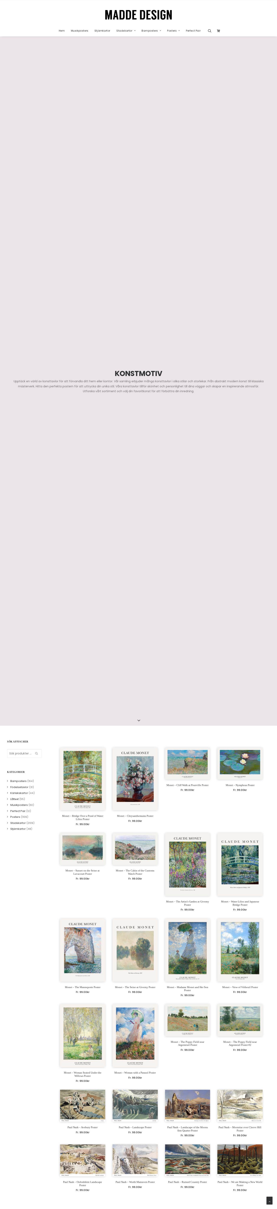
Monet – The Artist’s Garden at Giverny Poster (187, 903)
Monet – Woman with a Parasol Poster (135, 1072)
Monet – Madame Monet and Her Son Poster (187, 989)
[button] (211, 30)
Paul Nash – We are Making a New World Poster (240, 1183)
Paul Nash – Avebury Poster (83, 1127)
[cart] (217, 30)
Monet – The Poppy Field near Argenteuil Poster (187, 1043)
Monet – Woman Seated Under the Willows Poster (82, 1074)
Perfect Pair (193, 30)
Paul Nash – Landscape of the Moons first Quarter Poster (187, 1129)
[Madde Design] (138, 15)
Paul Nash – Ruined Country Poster (187, 1181)
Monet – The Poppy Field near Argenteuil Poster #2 (240, 1043)
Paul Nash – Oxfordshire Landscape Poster (82, 1183)
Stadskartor (124, 30)
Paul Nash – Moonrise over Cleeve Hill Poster (240, 1129)
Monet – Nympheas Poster (240, 785)
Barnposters (150, 30)
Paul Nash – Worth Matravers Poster (135, 1181)
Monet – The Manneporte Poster (82, 987)
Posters (172, 30)
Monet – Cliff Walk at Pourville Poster (187, 785)
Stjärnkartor (102, 30)
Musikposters (79, 30)
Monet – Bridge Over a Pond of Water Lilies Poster (82, 817)
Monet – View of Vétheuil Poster (240, 987)
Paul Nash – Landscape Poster (135, 1127)
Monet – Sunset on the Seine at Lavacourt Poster (82, 872)
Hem (62, 30)
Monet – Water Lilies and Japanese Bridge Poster (240, 903)
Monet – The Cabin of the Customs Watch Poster (135, 872)
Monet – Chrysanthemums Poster (135, 815)
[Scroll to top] (269, 1200)
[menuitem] (62, 30)
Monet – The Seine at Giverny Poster (135, 987)
